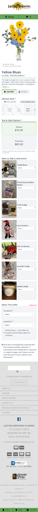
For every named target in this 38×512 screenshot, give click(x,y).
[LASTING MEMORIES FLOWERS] (19, 11)
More (5, 87)
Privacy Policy (9, 500)
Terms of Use (19, 503)
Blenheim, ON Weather (14, 492)
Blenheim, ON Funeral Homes (13, 485)
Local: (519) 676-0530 (19, 436)
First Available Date (27, 102)
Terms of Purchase (25, 500)
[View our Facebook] (19, 420)
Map (19, 510)
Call (7, 510)
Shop (11, 16)
